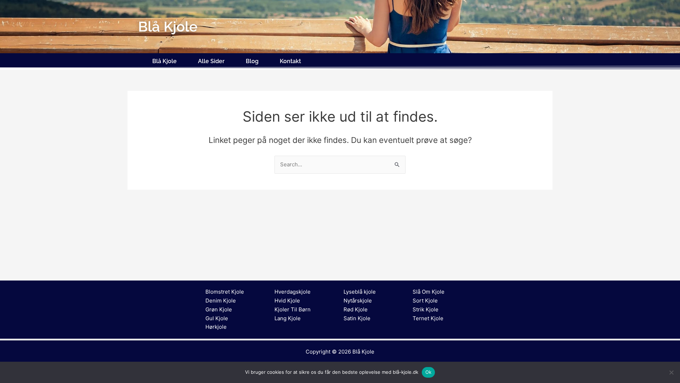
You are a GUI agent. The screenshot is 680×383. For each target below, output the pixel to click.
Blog (252, 61)
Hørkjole (216, 326)
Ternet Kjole (428, 318)
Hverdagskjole (292, 291)
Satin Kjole (357, 318)
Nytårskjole (358, 300)
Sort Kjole (425, 300)
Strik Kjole (425, 309)
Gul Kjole (216, 318)
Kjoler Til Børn (292, 309)
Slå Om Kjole (428, 291)
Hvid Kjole (287, 300)
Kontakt (290, 61)
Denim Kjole (220, 300)
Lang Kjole (287, 318)
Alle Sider (211, 61)
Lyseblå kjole (360, 291)
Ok (428, 372)
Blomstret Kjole (224, 291)
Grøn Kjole (218, 309)
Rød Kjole (356, 309)
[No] (671, 372)
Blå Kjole (164, 61)
